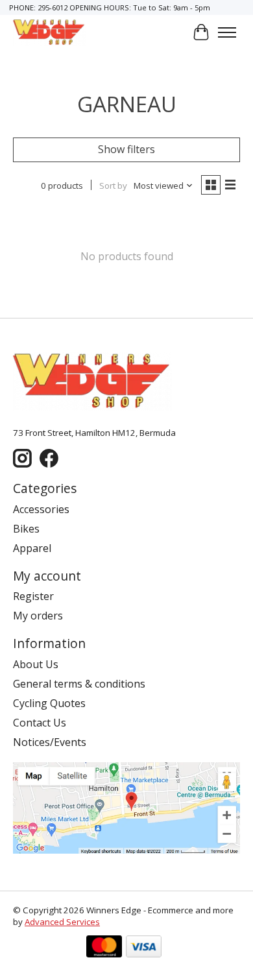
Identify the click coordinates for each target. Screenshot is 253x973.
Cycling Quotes (49, 703)
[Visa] (144, 948)
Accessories (41, 509)
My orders (38, 615)
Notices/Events (49, 742)
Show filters (126, 149)
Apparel (32, 548)
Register (33, 596)
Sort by (113, 185)
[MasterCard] (104, 948)
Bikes (26, 529)
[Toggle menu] (227, 32)
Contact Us (39, 722)
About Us (35, 664)
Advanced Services (62, 922)
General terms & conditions (79, 684)
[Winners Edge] (49, 32)
